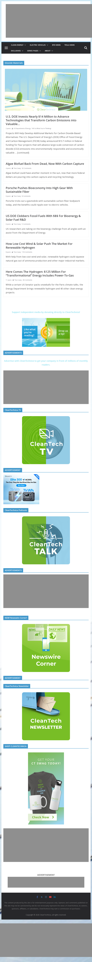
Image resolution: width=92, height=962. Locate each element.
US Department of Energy (22, 128)
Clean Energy (17, 45)
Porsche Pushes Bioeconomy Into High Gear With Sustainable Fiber (39, 190)
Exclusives (16, 51)
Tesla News (69, 45)
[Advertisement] (49, 21)
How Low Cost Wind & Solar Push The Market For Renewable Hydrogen (39, 245)
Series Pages (32, 51)
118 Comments (27, 252)
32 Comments (26, 168)
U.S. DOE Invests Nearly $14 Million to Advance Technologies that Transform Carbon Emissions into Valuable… (41, 120)
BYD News (56, 45)
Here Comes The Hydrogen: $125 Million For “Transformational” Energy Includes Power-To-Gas (40, 273)
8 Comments (26, 196)
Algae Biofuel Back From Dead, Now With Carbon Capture (45, 164)
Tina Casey (17, 168)
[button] (24, 45)
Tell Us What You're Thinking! (41, 128)
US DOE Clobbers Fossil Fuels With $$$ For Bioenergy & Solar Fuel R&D (43, 218)
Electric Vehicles (38, 45)
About (47, 51)
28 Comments (27, 280)
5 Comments (26, 224)
